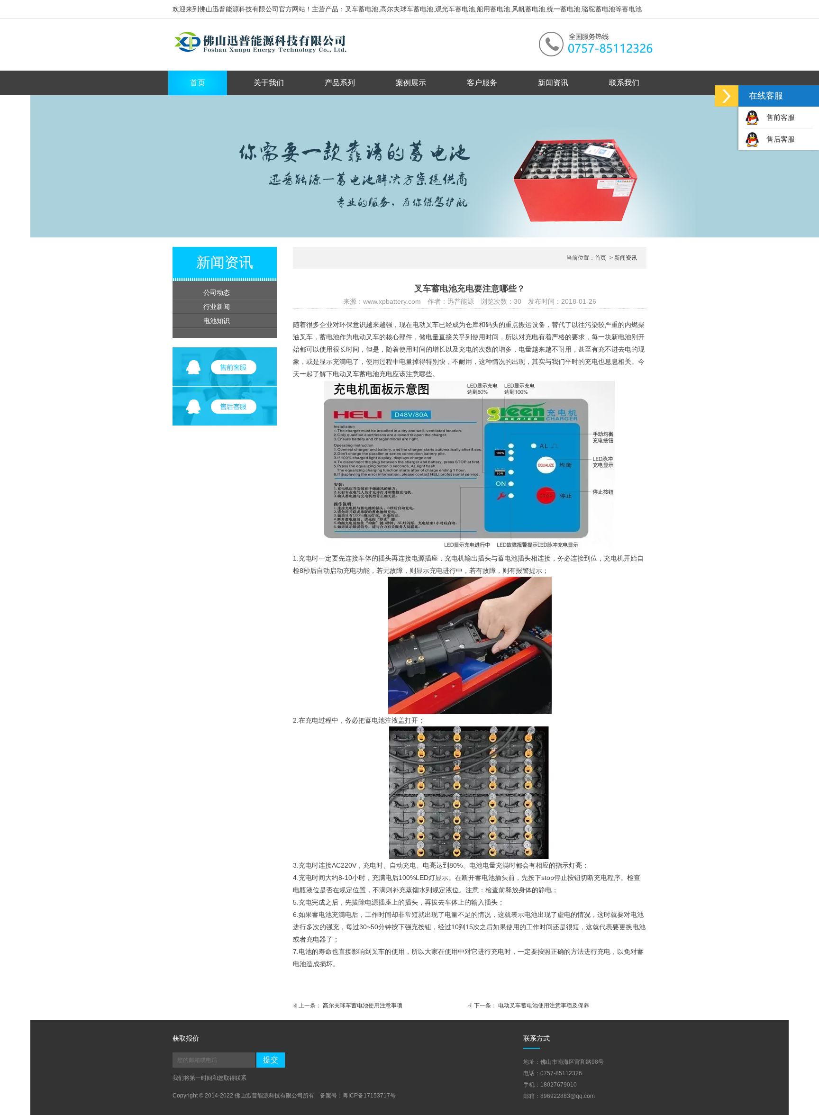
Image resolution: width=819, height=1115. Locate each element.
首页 (197, 83)
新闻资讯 (553, 83)
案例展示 (411, 83)
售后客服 (780, 139)
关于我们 (269, 83)
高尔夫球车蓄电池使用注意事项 (362, 1005)
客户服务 (482, 83)
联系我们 (624, 83)
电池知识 (216, 321)
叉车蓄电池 (362, 374)
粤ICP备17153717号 (369, 1095)
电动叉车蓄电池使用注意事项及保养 (543, 1005)
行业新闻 (216, 306)
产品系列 (340, 83)
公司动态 (216, 292)
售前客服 (780, 117)
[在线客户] (726, 96)
